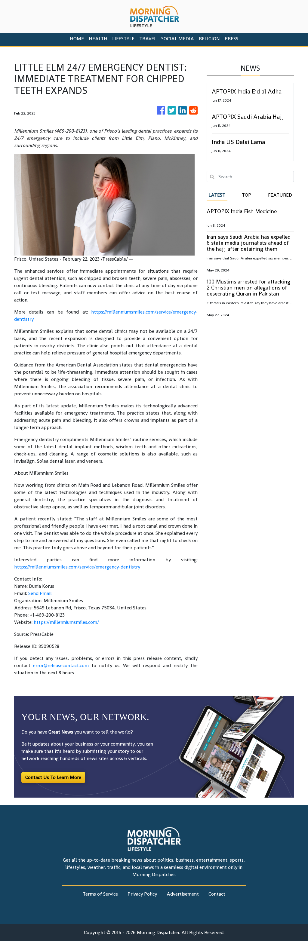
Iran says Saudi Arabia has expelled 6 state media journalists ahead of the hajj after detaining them (249, 242)
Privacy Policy (142, 894)
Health (98, 38)
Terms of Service (100, 894)
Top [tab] (246, 195)
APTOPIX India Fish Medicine (242, 211)
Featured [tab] (280, 195)
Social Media (177, 38)
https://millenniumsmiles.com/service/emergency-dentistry (77, 567)
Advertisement (183, 894)
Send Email (40, 593)
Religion (209, 38)
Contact (216, 894)
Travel (147, 38)
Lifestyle (123, 38)
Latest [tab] (216, 195)
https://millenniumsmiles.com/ (66, 622)
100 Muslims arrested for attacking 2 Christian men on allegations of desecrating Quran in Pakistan (248, 287)
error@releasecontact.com (61, 665)
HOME (77, 38)
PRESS (231, 38)
